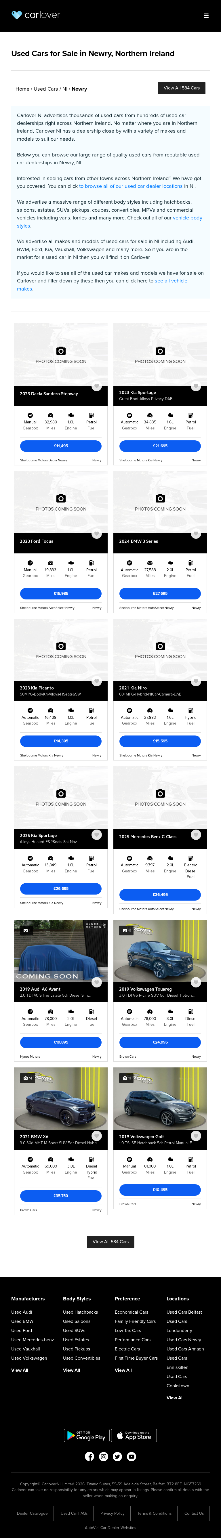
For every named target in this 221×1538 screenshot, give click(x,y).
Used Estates (76, 1340)
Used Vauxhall (25, 1349)
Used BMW (22, 1321)
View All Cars (182, 88)
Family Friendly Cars (135, 1321)
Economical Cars (131, 1312)
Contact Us (194, 1513)
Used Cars (46, 89)
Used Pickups (76, 1349)
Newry (79, 89)
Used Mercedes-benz (32, 1340)
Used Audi (21, 1312)
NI (64, 89)
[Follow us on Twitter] (117, 1458)
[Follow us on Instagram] (103, 1458)
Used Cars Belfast (184, 1312)
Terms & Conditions (155, 1513)
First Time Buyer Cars (136, 1358)
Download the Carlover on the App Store (134, 1435)
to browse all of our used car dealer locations (131, 186)
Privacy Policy (112, 1513)
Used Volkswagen (29, 1358)
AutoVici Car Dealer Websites (110, 1527)
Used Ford (21, 1330)
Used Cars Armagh (185, 1349)
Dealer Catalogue (32, 1513)
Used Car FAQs (74, 1513)
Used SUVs (74, 1330)
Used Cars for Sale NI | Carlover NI (36, 15)
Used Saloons (76, 1321)
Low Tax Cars (128, 1330)
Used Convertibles (81, 1358)
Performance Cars (132, 1340)
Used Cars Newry (184, 1340)
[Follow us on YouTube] (131, 1458)
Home (22, 89)
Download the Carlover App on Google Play (87, 1435)
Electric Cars (127, 1349)
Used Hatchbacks (80, 1312)
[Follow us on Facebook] (89, 1458)
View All (19, 1370)
